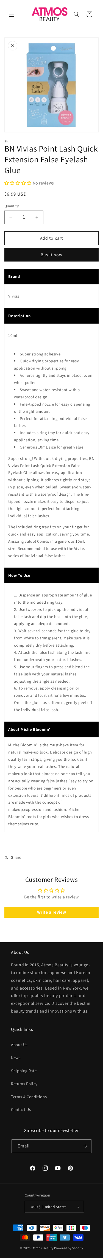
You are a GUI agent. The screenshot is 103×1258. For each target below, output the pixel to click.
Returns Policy (24, 1083)
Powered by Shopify (68, 1248)
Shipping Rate (24, 1070)
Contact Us (21, 1109)
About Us (19, 1044)
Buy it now (52, 255)
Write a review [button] (51, 912)
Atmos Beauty (43, 1248)
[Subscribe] (85, 1146)
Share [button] (16, 857)
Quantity (11, 205)
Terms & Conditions (29, 1096)
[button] (11, 14)
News (16, 1057)
